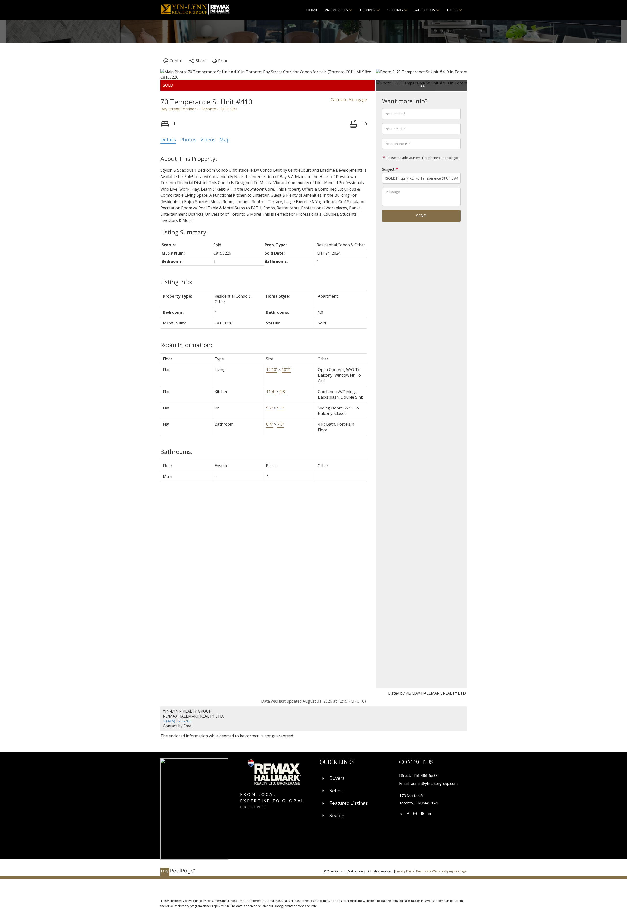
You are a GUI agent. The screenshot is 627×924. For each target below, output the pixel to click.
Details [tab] (168, 139)
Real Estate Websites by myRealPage (441, 871)
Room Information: (186, 345)
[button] (400, 813)
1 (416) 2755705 (177, 721)
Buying (367, 9)
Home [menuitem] (312, 9)
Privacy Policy (404, 871)
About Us (425, 9)
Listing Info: (176, 282)
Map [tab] (224, 139)
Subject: (388, 169)
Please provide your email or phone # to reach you (422, 158)
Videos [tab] (208, 139)
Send (421, 215)
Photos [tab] (188, 139)
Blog (452, 9)
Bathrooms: (176, 451)
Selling (395, 9)
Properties (336, 9)
